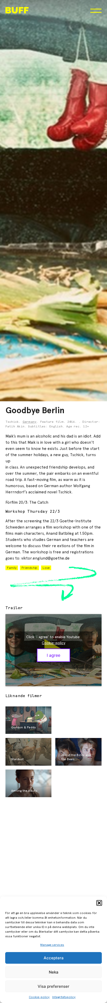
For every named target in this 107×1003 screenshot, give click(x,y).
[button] (99, 903)
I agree (53, 655)
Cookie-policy (39, 997)
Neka (53, 972)
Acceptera (54, 957)
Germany (30, 422)
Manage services (52, 945)
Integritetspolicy (64, 997)
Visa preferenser (53, 986)
